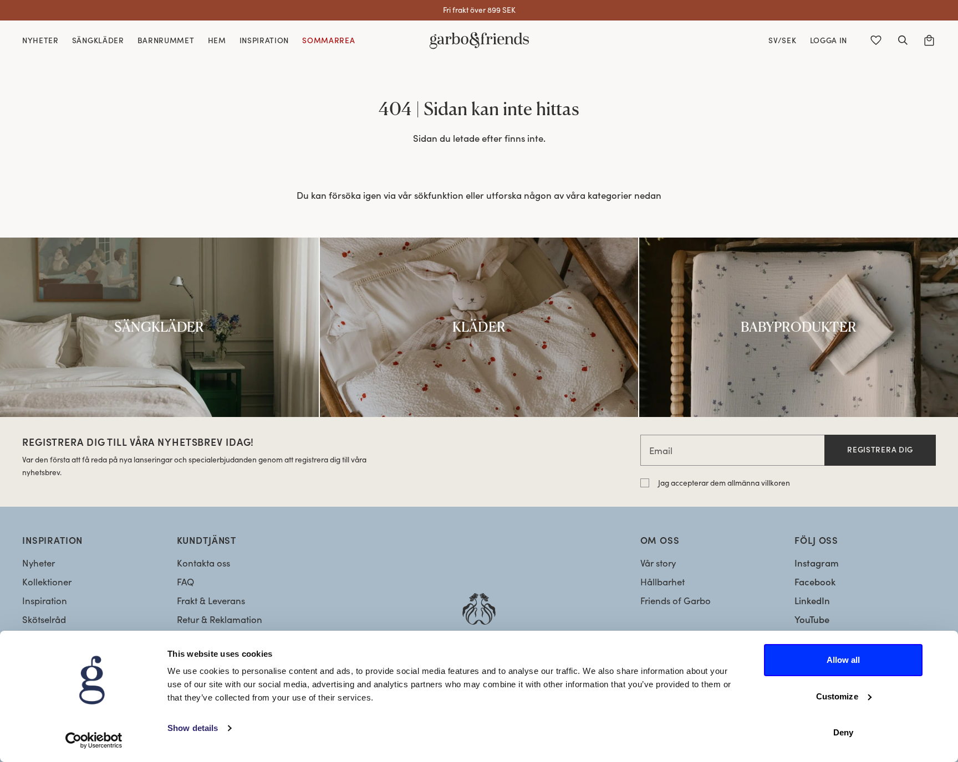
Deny (843, 732)
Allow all (843, 660)
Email (660, 450)
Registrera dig (880, 449)
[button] (902, 40)
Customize (837, 696)
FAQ (185, 581)
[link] (159, 327)
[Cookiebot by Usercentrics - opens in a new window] (93, 740)
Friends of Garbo (675, 600)
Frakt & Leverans (211, 600)
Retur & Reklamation (219, 619)
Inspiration (44, 600)
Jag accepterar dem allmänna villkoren (724, 482)
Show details (192, 728)
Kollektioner (47, 581)
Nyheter (38, 563)
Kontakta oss (203, 563)
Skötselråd (44, 619)
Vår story (658, 563)
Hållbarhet (662, 581)
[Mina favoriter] (876, 40)
